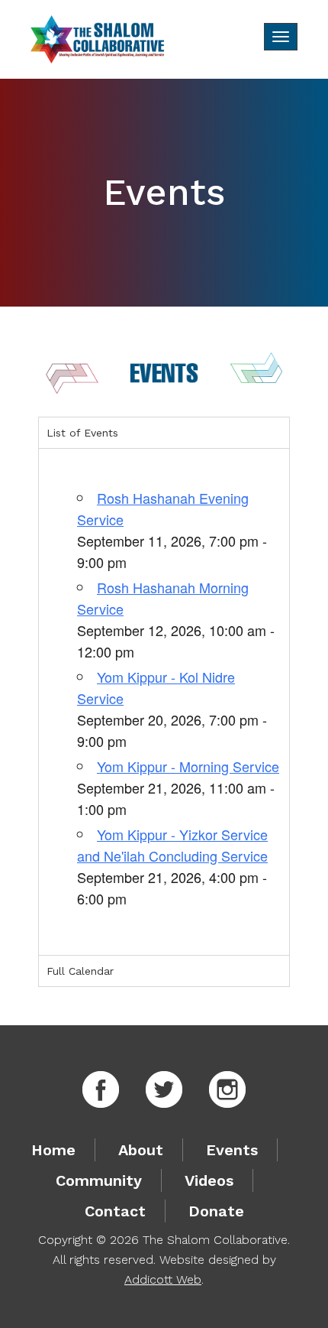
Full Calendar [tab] (80, 971)
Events (232, 1150)
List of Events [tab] (82, 433)
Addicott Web (162, 1279)
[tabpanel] (164, 701)
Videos (209, 1180)
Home (53, 1150)
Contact (115, 1211)
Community (99, 1180)
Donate (216, 1211)
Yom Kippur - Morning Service (188, 766)
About (140, 1150)
